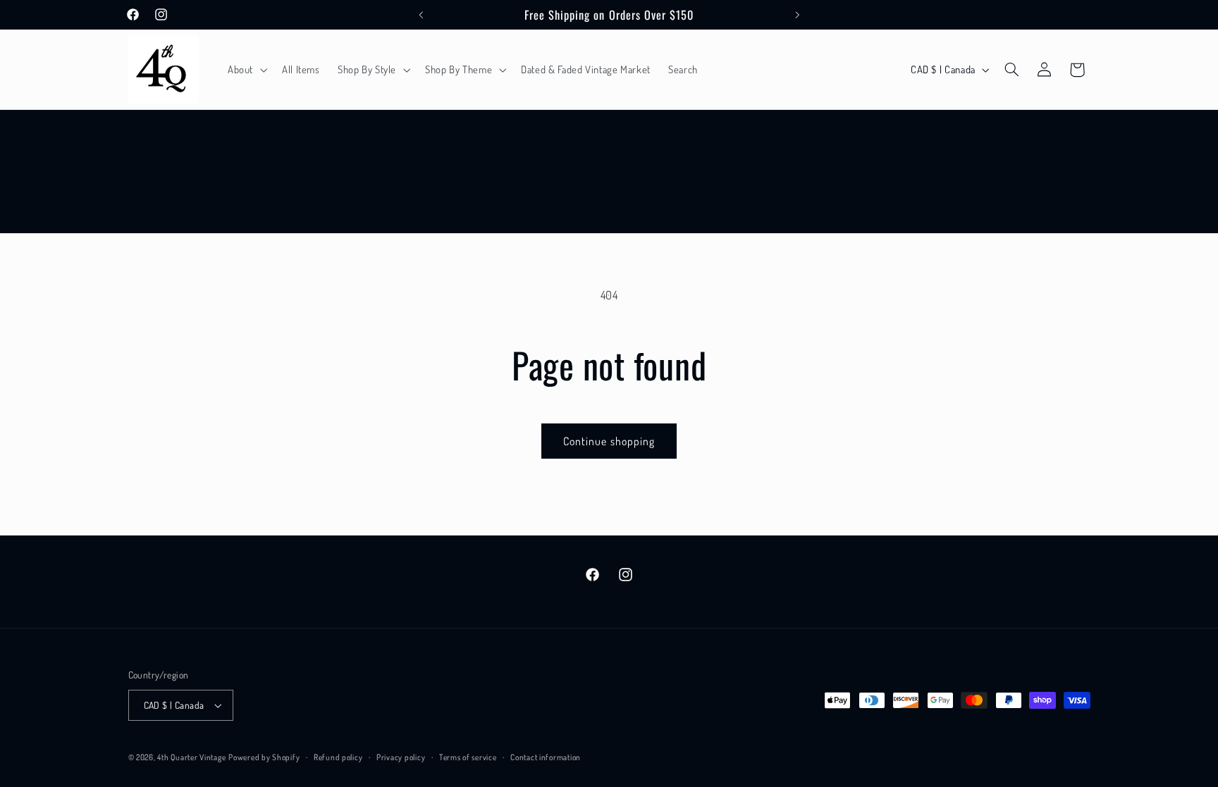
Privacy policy (400, 757)
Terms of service (468, 757)
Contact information (545, 757)
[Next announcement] (797, 15)
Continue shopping (609, 441)
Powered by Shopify (264, 757)
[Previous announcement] (420, 15)
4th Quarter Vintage (191, 757)
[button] (246, 69)
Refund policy (338, 757)
